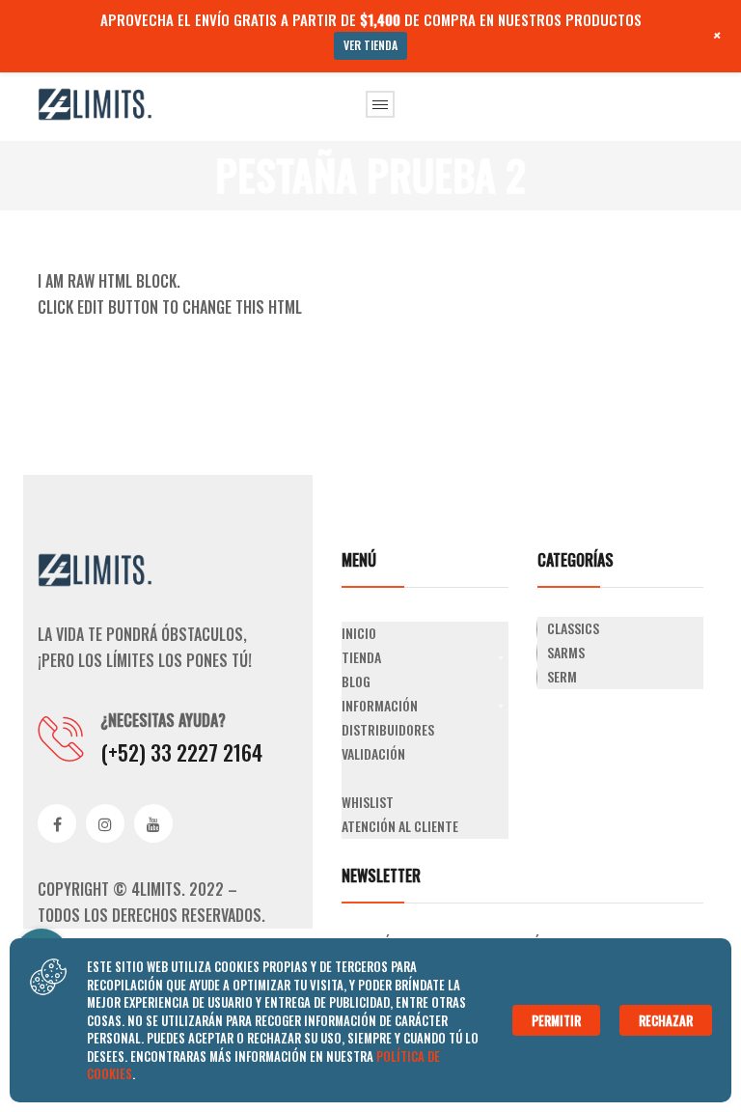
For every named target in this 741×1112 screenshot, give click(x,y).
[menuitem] (425, 634)
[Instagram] (105, 823)
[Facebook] (57, 823)
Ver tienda (370, 45)
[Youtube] (153, 823)
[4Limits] (95, 102)
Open (380, 104)
